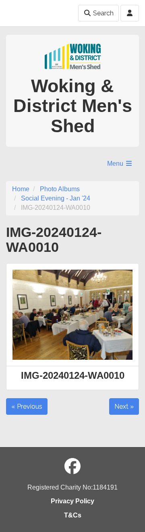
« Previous (26, 406)
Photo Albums (60, 189)
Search (102, 13)
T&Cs (72, 515)
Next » (124, 406)
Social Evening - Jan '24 (55, 198)
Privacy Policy (72, 501)
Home (20, 189)
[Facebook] (72, 466)
